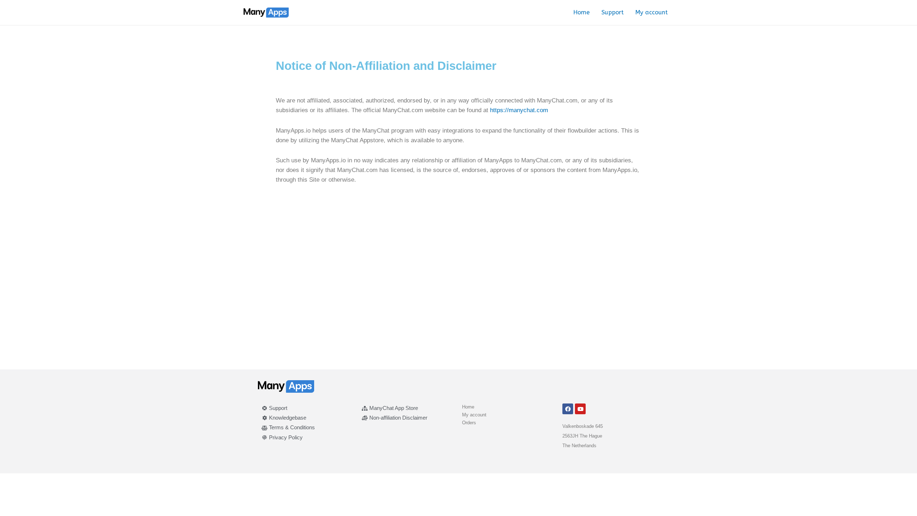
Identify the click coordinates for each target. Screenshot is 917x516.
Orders (469, 422)
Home (581, 12)
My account (651, 12)
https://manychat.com (519, 110)
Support (612, 12)
